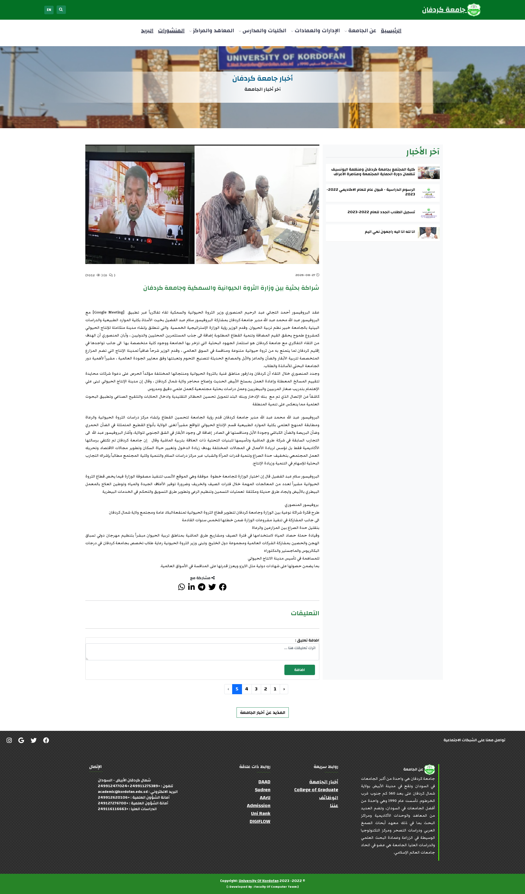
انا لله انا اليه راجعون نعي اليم (390, 232)
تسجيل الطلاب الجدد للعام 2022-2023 (381, 212)
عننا (334, 805)
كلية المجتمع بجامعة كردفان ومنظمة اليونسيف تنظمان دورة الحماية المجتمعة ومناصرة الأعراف (373, 172)
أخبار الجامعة (323, 781)
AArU (265, 797)
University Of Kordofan (259, 880)
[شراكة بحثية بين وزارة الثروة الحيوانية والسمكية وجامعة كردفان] (223, 588)
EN (49, 9)
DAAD (264, 781)
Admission (258, 805)
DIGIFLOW (260, 821)
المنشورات (171, 30)
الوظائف (328, 797)
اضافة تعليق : (307, 640)
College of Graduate (316, 789)
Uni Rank (260, 813)
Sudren (262, 789)
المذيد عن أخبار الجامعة (262, 712)
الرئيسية (391, 30)
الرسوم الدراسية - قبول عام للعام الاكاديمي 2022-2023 (370, 192)
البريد (147, 30)
